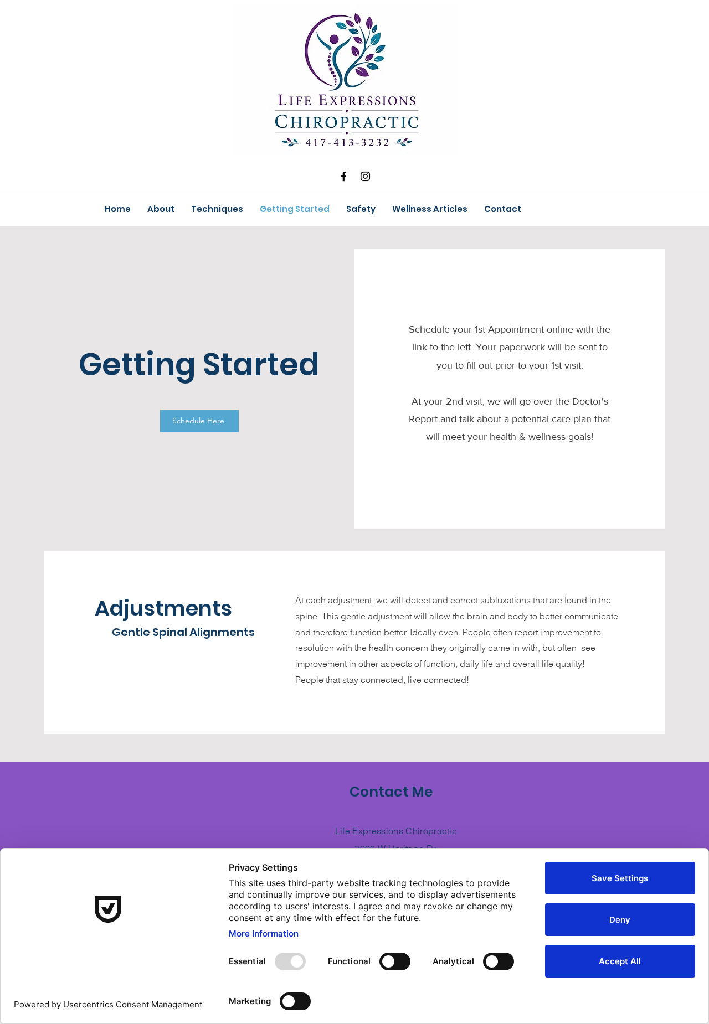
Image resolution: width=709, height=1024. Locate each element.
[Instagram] (365, 176)
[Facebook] (343, 176)
